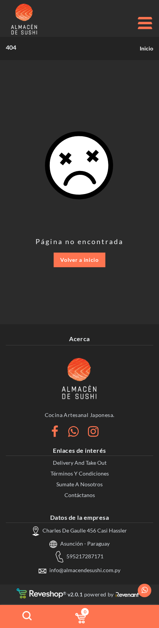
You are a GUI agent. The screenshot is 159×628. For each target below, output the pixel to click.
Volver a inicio (79, 259)
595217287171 (84, 556)
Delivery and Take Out (80, 462)
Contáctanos (79, 495)
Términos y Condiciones (80, 473)
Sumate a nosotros (79, 484)
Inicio (146, 48)
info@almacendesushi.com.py (84, 570)
